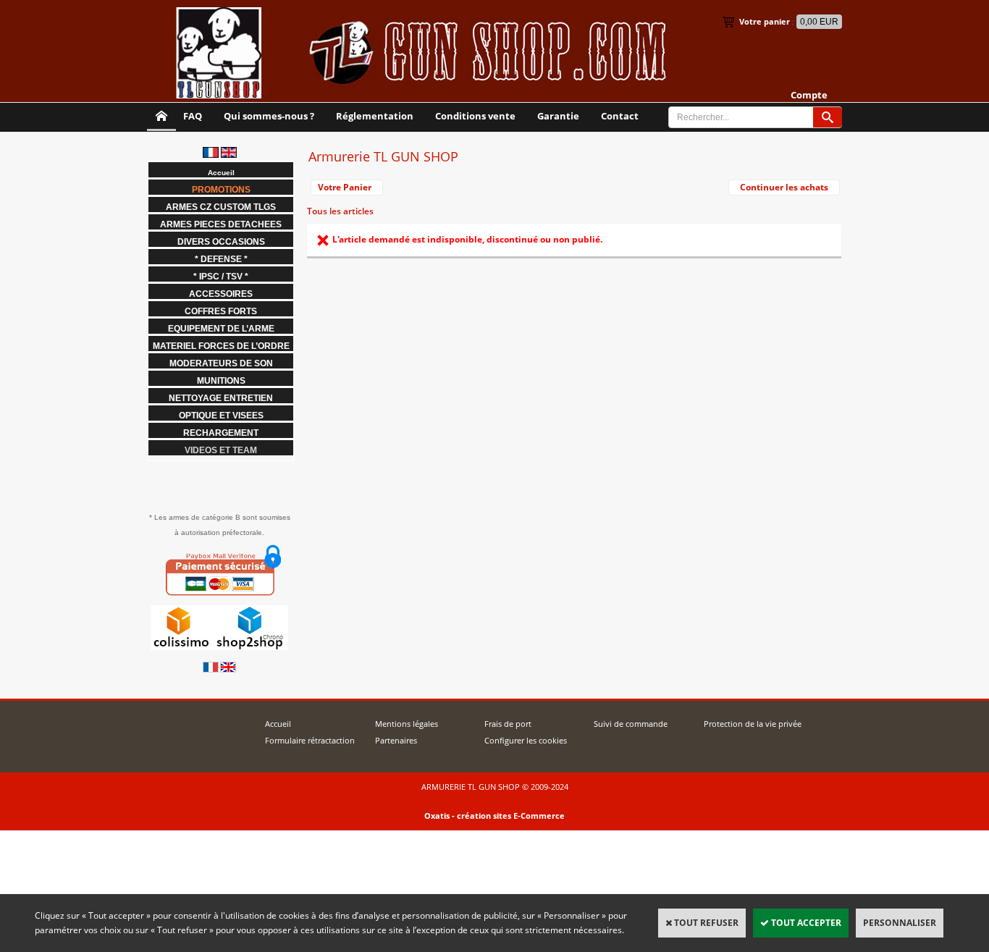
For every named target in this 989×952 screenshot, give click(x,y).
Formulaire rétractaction (310, 740)
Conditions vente (475, 115)
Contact (620, 115)
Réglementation (374, 115)
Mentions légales (406, 723)
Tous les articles (340, 211)
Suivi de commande (631, 723)
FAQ (192, 115)
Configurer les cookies (525, 740)
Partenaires (396, 740)
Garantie (558, 115)
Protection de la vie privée (752, 723)
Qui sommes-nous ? (269, 115)
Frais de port (507, 723)
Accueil (278, 723)
